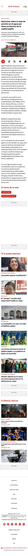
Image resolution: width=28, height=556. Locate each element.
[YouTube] (4, 524)
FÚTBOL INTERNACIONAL (8, 442)
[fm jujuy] (25, 7)
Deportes (4, 296)
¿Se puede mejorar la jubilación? (14, 275)
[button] (9, 61)
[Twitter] (12, 524)
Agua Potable (5, 18)
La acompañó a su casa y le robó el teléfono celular (13, 325)
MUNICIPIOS (14, 480)
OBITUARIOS (14, 498)
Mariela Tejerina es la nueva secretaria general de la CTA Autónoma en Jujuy (12, 378)
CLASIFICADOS (14, 503)
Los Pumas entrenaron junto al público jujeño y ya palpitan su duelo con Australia (13, 351)
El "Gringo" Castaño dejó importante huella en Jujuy (12, 299)
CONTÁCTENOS (14, 534)
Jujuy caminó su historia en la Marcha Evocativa (12, 422)
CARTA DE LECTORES (14, 489)
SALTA (14, 494)
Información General (8, 273)
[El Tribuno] (14, 6)
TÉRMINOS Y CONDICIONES (14, 529)
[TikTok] (8, 524)
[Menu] (2, 6)
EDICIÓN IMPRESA (14, 485)
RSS (14, 543)
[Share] (3, 61)
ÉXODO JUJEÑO (5, 419)
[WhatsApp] (20, 524)
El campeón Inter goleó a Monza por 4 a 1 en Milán (13, 444)
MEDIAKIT (14, 538)
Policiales (4, 321)
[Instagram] (24, 524)
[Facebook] (16, 524)
